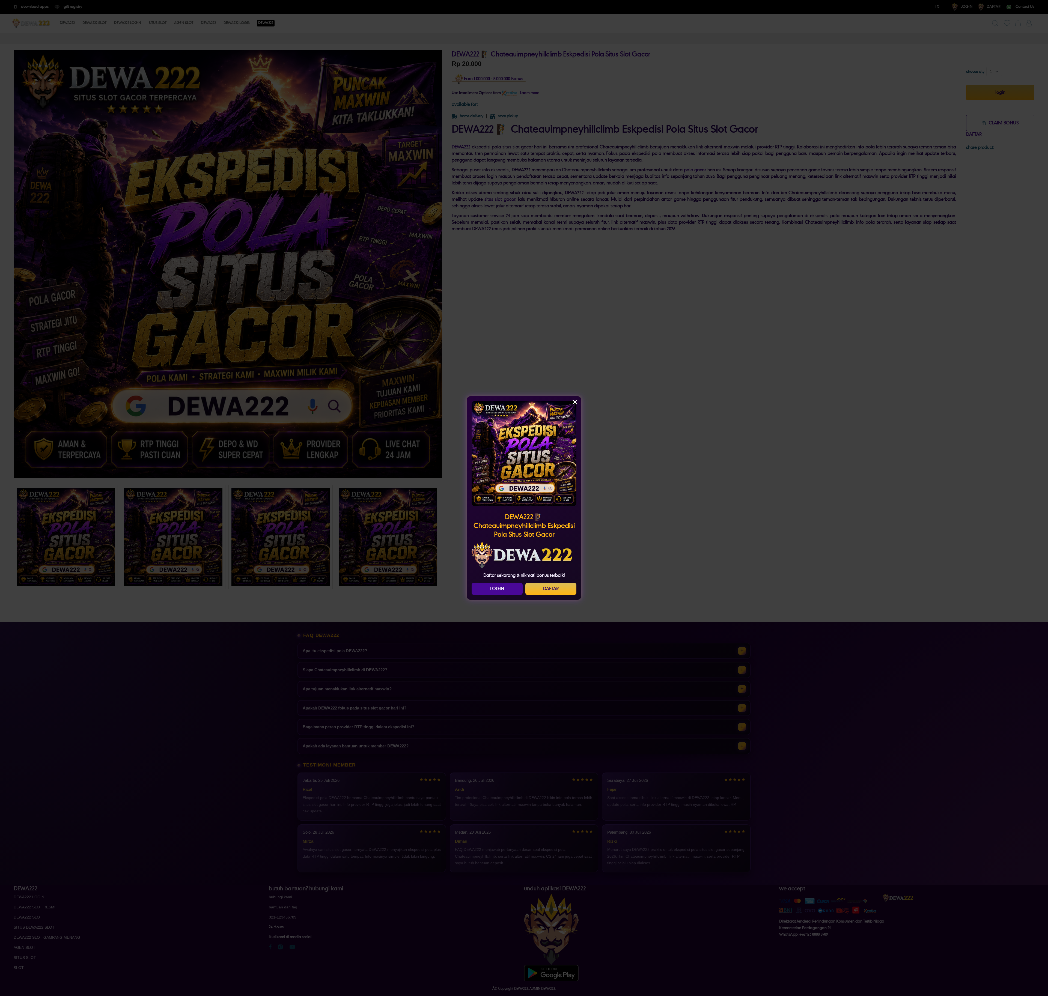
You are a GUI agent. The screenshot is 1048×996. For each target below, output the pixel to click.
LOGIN (497, 589)
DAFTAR (551, 589)
